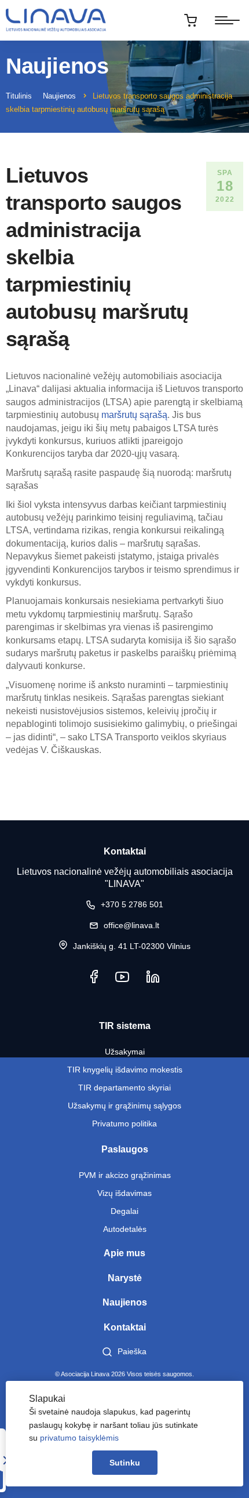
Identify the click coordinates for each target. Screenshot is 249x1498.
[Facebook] (94, 976)
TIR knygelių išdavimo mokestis (124, 1069)
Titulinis (19, 96)
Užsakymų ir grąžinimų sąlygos (124, 1105)
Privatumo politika (124, 1123)
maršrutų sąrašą (134, 415)
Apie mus (124, 1253)
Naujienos (59, 96)
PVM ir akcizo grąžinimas (125, 1175)
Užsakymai (125, 1051)
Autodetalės (125, 1229)
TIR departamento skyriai (124, 1087)
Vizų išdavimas (124, 1193)
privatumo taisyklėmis (79, 1437)
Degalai (124, 1211)
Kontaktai (125, 1327)
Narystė (125, 1278)
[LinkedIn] (153, 976)
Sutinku (124, 1462)
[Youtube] (122, 976)
